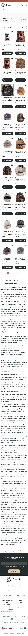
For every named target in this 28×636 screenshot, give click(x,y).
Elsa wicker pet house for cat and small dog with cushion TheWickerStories (7, 259)
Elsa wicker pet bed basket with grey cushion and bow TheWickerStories (20, 206)
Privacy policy (7, 607)
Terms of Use (21, 566)
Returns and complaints (7, 609)
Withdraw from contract (7, 611)
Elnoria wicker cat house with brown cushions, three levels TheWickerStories (7, 72)
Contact (21, 600)
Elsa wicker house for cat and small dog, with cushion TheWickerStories (7, 126)
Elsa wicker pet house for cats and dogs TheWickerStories (20, 259)
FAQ (21, 602)
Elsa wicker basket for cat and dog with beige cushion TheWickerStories (20, 72)
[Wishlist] (18, 5)
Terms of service (7, 604)
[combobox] (12, 10)
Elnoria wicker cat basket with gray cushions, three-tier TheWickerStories (20, 45)
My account (21, 607)
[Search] (22, 10)
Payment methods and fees (7, 601)
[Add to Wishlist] (12, 31)
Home (2, 15)
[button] (22, 5)
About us (20, 598)
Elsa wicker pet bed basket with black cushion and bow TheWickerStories (20, 152)
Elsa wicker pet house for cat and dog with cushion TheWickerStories (20, 233)
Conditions (15, 566)
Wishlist (20, 605)
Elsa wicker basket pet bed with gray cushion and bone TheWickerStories (7, 99)
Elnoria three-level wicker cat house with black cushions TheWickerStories (7, 45)
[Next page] (20, 273)
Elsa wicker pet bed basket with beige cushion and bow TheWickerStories (20, 126)
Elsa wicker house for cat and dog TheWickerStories (20, 99)
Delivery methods (7, 598)
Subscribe (13, 571)
